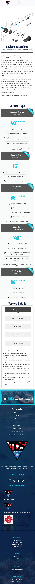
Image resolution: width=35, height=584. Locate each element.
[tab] (18, 309)
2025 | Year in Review (9, 499)
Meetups (17, 415)
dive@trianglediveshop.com (17, 569)
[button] (19, 2)
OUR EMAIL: (17, 566)
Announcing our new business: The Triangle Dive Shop (17, 512)
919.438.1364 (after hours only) (17, 581)
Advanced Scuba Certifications (16, 435)
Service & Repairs (16, 428)
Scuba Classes (16, 425)
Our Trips (17, 422)
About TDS (16, 412)
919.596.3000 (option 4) (17, 579)
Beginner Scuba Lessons (17, 431)
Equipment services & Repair (14, 49)
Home (3, 49)
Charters (17, 418)
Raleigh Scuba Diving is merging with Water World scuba (17, 525)
